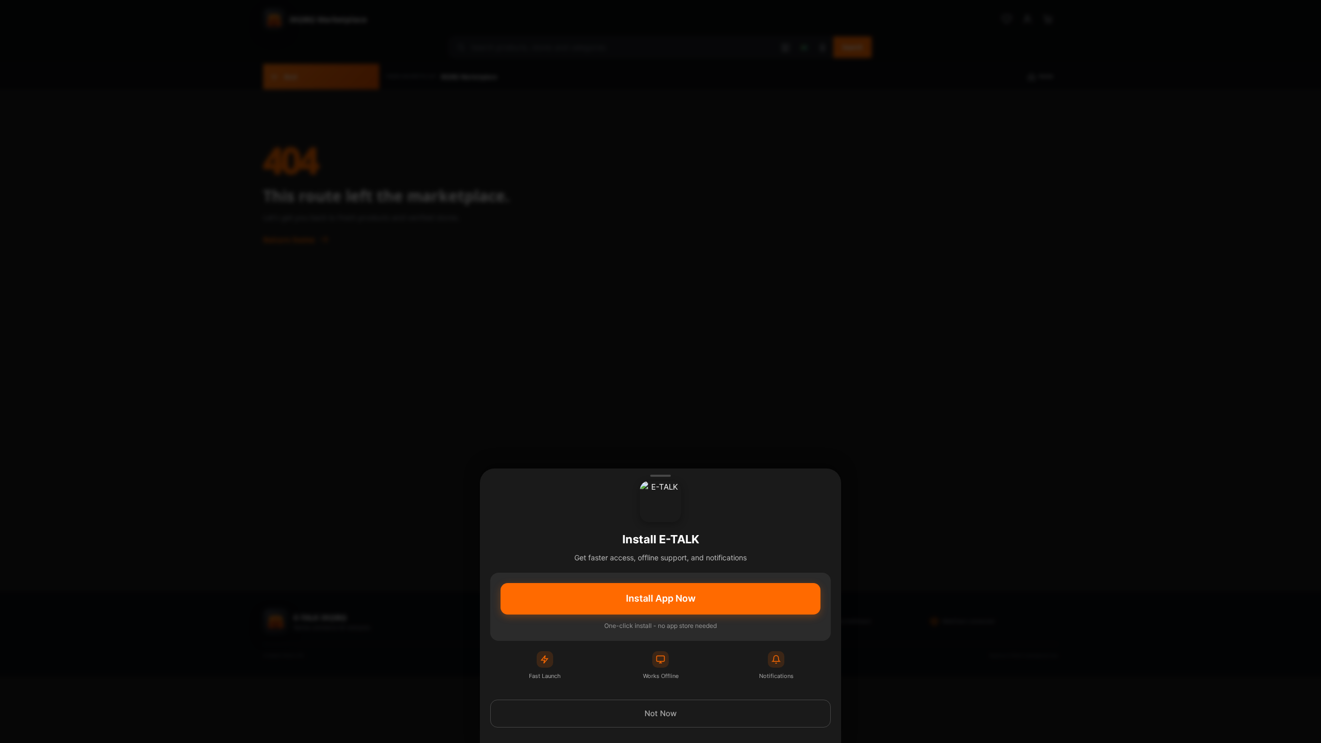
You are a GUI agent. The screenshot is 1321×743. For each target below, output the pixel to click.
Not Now (660, 713)
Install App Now (661, 598)
